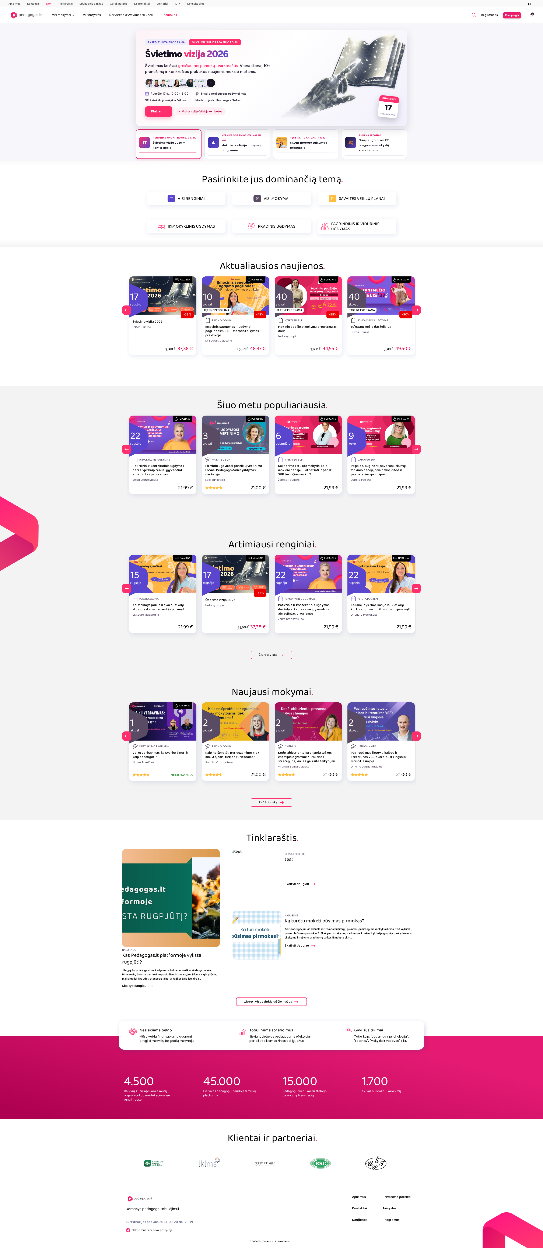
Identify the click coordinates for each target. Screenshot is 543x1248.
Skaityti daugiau (134, 986)
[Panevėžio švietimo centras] (320, 1163)
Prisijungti (512, 15)
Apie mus (14, 4)
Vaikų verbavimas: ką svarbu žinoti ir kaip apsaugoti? (161, 755)
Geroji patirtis (119, 4)
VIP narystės (92, 15)
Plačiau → (159, 111)
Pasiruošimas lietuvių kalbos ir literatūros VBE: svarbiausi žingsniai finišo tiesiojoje (379, 757)
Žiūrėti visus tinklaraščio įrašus (268, 1001)
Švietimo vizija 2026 (148, 322)
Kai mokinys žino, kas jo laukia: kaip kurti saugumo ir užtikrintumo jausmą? (380, 607)
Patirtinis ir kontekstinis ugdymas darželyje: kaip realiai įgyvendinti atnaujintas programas (158, 470)
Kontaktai (33, 4)
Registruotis (489, 15)
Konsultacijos (195, 4)
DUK (49, 4)
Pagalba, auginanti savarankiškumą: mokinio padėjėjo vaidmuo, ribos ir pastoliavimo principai (378, 470)
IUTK (178, 4)
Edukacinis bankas (91, 4)
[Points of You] (154, 1163)
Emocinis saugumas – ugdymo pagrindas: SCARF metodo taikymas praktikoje (232, 331)
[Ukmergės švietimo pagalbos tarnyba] (265, 1163)
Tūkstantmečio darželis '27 (371, 327)
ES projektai (142, 4)
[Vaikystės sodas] (375, 1163)
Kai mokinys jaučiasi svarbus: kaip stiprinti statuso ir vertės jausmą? (158, 607)
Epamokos (169, 15)
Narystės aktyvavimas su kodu (131, 15)
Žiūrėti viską (268, 654)
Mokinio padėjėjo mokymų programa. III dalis (307, 329)
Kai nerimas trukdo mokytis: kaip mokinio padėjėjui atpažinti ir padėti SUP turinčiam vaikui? (305, 470)
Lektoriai (162, 4)
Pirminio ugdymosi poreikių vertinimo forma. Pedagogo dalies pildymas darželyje (233, 470)
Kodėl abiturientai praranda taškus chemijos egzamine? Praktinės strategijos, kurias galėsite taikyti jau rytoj (306, 757)
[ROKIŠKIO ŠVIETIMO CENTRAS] (209, 1163)
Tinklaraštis (65, 4)
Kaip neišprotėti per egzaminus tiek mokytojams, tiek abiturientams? (232, 755)
